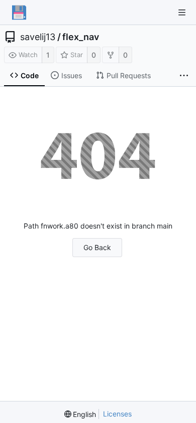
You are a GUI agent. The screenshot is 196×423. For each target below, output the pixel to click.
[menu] (80, 414)
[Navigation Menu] (182, 13)
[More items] (184, 75)
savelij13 (37, 37)
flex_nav (80, 37)
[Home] (19, 13)
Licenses (117, 413)
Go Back (97, 247)
